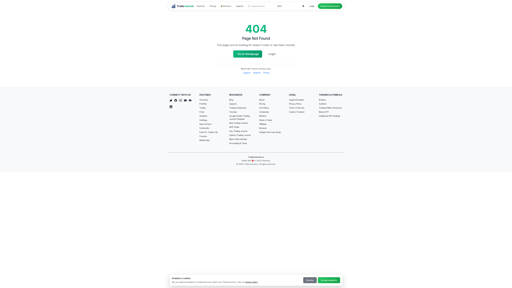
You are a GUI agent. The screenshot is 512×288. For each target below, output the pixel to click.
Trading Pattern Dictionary (330, 108)
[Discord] (190, 100)
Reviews (227, 6)
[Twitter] (171, 100)
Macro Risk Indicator (238, 139)
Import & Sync (205, 124)
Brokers (322, 100)
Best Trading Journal (238, 123)
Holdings (203, 120)
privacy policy (251, 282)
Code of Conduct (296, 112)
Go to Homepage (248, 54)
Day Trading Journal (238, 131)
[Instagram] (180, 100)
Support (239, 6)
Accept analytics (329, 280)
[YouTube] (185, 100)
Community (204, 128)
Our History (264, 108)
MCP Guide (234, 127)
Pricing (213, 6)
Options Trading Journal (240, 135)
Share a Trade (265, 120)
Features (201, 6)
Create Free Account (330, 6)
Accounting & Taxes (238, 143)
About (261, 100)
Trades (202, 108)
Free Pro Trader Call (208, 132)
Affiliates (263, 124)
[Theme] (303, 6)
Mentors (262, 116)
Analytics (203, 116)
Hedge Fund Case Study (270, 132)
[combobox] (265, 6)
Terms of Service (296, 108)
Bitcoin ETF (324, 112)
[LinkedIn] (171, 107)
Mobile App (204, 140)
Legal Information (296, 100)
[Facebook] (175, 100)
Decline (310, 280)
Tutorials (233, 112)
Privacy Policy (295, 104)
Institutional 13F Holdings (329, 116)
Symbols (322, 104)
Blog (231, 100)
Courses (203, 136)
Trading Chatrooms (237, 108)
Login (312, 6)
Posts (201, 112)
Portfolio (203, 104)
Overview (203, 100)
